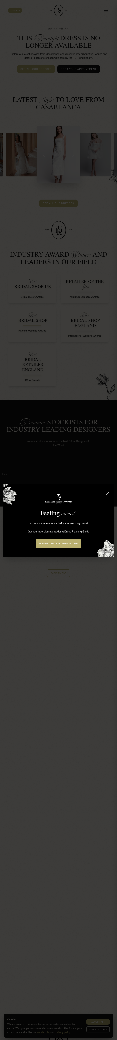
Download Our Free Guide (58, 543)
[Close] (107, 494)
